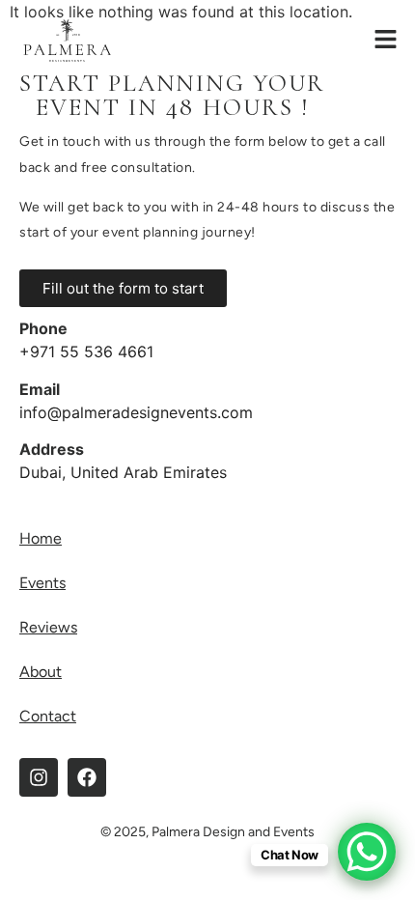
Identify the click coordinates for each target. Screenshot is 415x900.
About (40, 671)
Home (40, 538)
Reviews (48, 627)
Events (42, 583)
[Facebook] (87, 777)
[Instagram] (38, 777)
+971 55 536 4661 (86, 351)
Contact (47, 716)
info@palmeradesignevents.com (136, 412)
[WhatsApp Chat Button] (367, 852)
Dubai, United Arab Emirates (123, 472)
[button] (386, 40)
